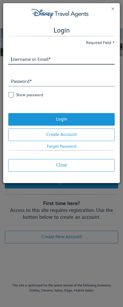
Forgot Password (61, 146)
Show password (29, 95)
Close (61, 165)
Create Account (61, 134)
